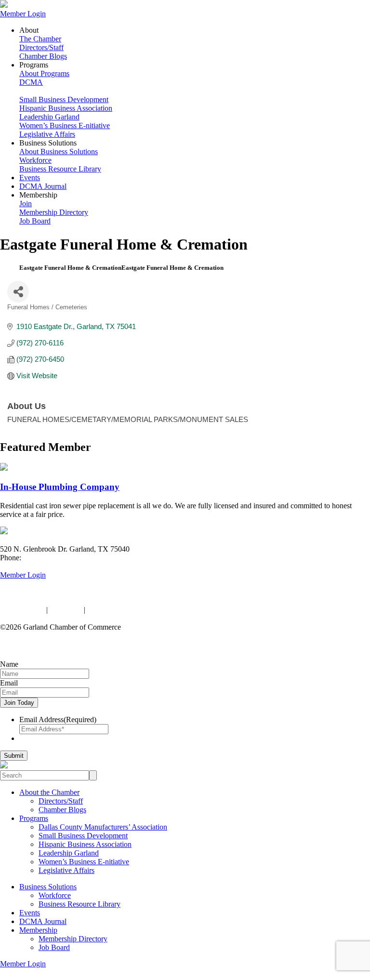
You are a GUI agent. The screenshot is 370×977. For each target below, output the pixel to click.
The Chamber (40, 39)
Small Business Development (63, 99)
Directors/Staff (41, 47)
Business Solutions (48, 887)
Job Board (35, 221)
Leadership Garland (49, 117)
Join (25, 203)
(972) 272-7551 (47, 558)
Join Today (19, 702)
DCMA (31, 82)
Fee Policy (66, 610)
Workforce (35, 160)
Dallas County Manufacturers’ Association (103, 827)
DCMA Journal (42, 186)
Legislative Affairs (47, 134)
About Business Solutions (58, 151)
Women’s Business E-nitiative (64, 125)
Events (29, 177)
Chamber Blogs (43, 56)
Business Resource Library (60, 169)
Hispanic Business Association (65, 108)
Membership (38, 930)
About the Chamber (49, 792)
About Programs (44, 73)
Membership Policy (116, 610)
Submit (14, 755)
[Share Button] (18, 292)
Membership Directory (53, 212)
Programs (33, 818)
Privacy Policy (22, 610)
